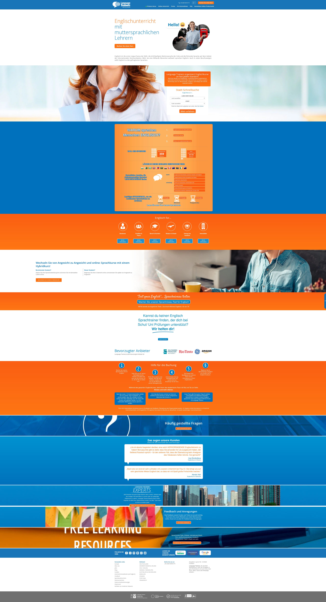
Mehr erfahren (187, 111)
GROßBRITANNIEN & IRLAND (147, 566)
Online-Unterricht (163, 6)
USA (140, 568)
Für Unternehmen (182, 6)
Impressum (118, 584)
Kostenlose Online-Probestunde (204, 6)
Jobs (116, 568)
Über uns (117, 566)
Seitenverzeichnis (119, 580)
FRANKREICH (143, 580)
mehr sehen (163, 339)
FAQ (191, 6)
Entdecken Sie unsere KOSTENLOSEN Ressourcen (187, 543)
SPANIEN (142, 576)
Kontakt (117, 564)
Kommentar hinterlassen (184, 522)
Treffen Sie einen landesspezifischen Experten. (142, 505)
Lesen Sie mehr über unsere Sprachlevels (163, 205)
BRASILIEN (142, 574)
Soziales (117, 572)
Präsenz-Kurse (151, 6)
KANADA (141, 570)
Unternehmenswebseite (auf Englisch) (125, 574)
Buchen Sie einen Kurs (206, 3)
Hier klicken (200, 106)
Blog (116, 570)
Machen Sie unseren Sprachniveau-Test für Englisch (164, 301)
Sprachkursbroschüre (120, 578)
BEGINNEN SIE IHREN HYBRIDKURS (49, 280)
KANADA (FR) (149, 570)
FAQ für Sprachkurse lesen (183, 428)
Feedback (117, 576)
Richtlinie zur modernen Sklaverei (124, 586)
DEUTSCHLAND (143, 564)
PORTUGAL (142, 578)
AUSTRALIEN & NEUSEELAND (147, 572)
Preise (173, 6)
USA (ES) (145, 568)
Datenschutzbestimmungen (122, 582)
